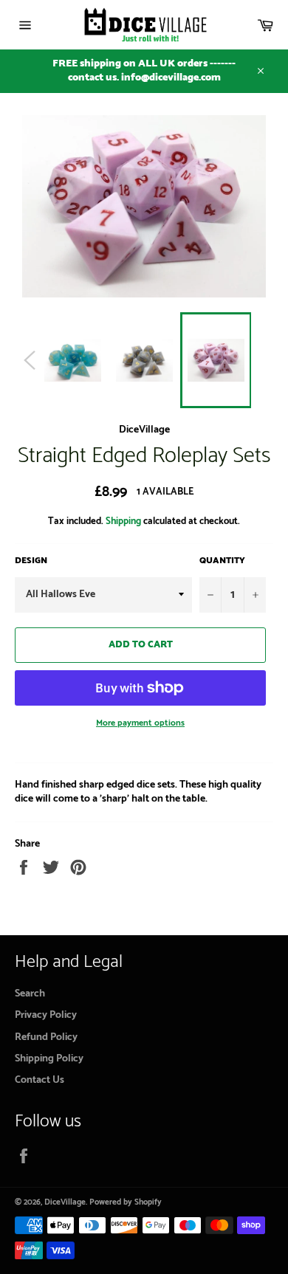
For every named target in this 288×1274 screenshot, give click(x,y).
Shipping (123, 521)
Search (30, 993)
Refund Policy (46, 1037)
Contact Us (39, 1080)
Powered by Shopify (125, 1202)
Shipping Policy (49, 1058)
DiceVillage (65, 1202)
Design (31, 561)
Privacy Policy (46, 1015)
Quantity (222, 561)
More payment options (140, 723)
